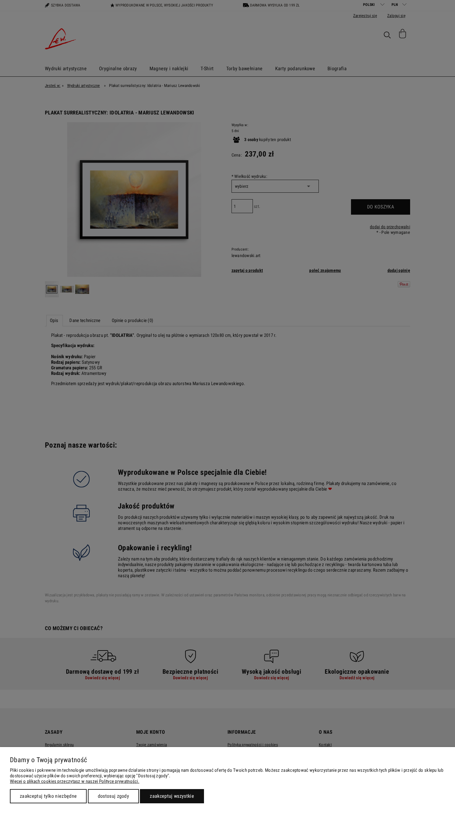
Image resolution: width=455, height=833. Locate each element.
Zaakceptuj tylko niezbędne (48, 796)
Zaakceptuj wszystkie (172, 796)
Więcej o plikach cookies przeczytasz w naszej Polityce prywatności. (74, 781)
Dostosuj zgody (113, 796)
